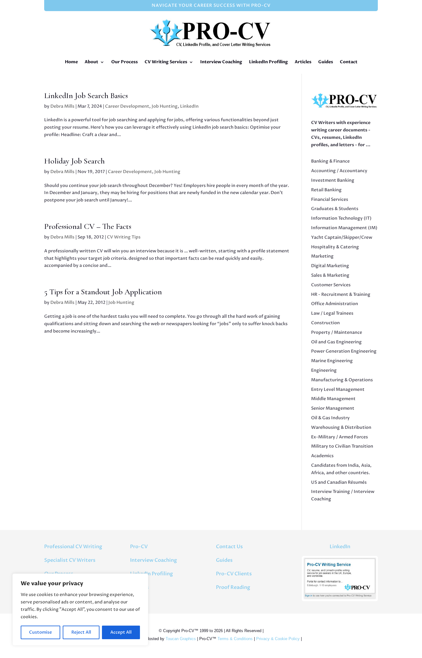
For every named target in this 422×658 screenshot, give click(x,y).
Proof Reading (233, 587)
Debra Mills (62, 106)
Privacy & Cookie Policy (278, 638)
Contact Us (229, 546)
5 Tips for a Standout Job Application (103, 291)
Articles (303, 62)
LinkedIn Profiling (268, 62)
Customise (40, 632)
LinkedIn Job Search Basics (86, 95)
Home (71, 62)
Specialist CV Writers (69, 560)
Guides (325, 62)
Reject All (81, 632)
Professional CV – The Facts (87, 226)
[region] (80, 609)
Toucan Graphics (181, 638)
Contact (348, 62)
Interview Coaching (221, 62)
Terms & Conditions (235, 638)
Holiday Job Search (74, 161)
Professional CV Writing (73, 546)
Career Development (127, 106)
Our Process (124, 62)
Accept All (121, 632)
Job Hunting (165, 106)
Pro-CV (139, 546)
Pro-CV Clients (234, 573)
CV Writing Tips (124, 237)
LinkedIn (189, 106)
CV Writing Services (166, 62)
